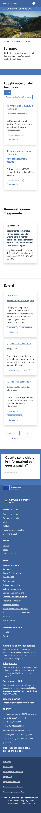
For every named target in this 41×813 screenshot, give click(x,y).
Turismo (14, 295)
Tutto (8, 92)
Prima (8, 434)
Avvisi (5, 549)
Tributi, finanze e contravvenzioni (16, 612)
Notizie (6, 545)
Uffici (5, 521)
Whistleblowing (11, 699)
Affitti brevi (12, 348)
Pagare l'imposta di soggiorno (20, 300)
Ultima (16, 439)
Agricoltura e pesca (11, 565)
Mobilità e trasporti (11, 604)
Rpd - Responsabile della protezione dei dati (16, 749)
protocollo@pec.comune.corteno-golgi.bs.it (18, 740)
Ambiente (7, 569)
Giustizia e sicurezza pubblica (15, 596)
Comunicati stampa (11, 553)
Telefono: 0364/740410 (16, 717)
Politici (6, 526)
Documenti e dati (10, 533)
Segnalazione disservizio (11, 781)
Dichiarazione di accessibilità (13, 771)
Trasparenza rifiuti (13, 681)
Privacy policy (8, 766)
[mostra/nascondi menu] (4, 8)
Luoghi (6, 632)
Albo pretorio (10, 663)
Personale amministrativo (13, 529)
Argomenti (15, 41)
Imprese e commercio (20, 343)
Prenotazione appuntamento (13, 787)
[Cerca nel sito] (36, 8)
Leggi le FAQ (7, 776)
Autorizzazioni (9, 581)
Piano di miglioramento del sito (13, 792)
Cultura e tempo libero (12, 588)
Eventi (5, 636)
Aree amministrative (11, 518)
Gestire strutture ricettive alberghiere (18, 388)
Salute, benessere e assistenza (15, 608)
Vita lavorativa (9, 620)
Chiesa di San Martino (17, 113)
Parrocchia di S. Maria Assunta (17, 160)
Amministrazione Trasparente (19, 645)
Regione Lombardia (10, 3)
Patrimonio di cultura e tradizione (18, 97)
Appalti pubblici (9, 577)
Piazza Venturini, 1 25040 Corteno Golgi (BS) (22, 713)
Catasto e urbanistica (11, 584)
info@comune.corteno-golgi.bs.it (20, 734)
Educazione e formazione (13, 592)
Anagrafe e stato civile (12, 573)
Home (6, 41)
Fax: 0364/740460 (13, 721)
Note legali (7, 761)
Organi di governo (10, 514)
